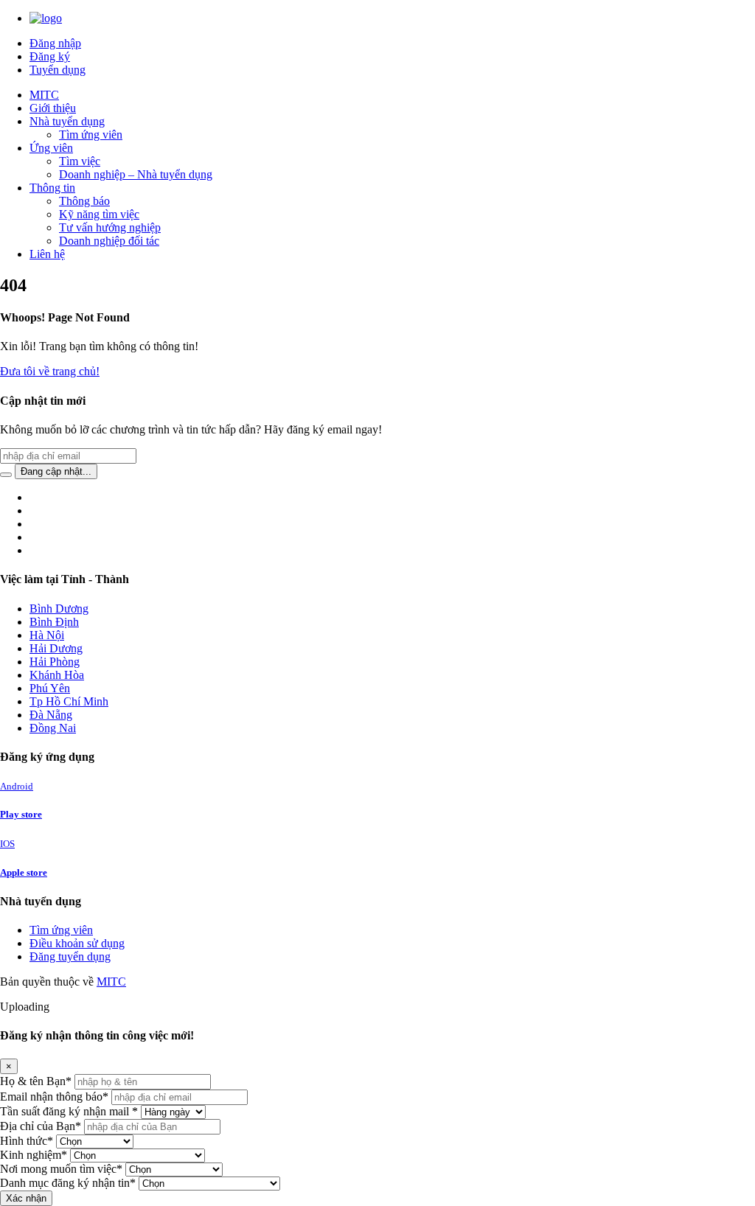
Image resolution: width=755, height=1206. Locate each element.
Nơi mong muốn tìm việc (61, 1169)
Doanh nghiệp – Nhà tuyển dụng (135, 174)
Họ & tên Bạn (36, 1081)
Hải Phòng (54, 661)
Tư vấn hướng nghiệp (110, 227)
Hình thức (26, 1140)
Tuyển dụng (57, 69)
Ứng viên (51, 148)
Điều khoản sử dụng (77, 943)
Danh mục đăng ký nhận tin (68, 1183)
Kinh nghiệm (33, 1155)
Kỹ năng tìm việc (99, 214)
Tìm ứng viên (90, 134)
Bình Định (54, 622)
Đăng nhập (55, 43)
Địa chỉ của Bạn (40, 1126)
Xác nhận (26, 1198)
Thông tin (52, 187)
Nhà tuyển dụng (67, 121)
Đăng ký (49, 56)
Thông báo (84, 201)
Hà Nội (46, 635)
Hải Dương (56, 648)
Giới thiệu (52, 108)
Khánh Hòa (56, 675)
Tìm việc (79, 161)
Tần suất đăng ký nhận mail (69, 1111)
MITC (44, 94)
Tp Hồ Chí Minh (68, 701)
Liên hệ (47, 254)
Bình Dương (58, 608)
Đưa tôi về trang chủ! (50, 371)
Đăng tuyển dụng (70, 956)
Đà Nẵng (50, 714)
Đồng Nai (52, 728)
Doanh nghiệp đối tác (109, 240)
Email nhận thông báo (54, 1096)
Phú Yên (49, 688)
